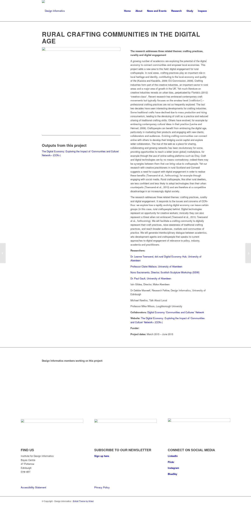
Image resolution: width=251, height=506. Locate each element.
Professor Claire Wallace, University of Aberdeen (156, 266)
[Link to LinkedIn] (195, 501)
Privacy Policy (102, 487)
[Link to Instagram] (206, 501)
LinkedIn (173, 456)
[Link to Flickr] (201, 501)
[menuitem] (127, 11)
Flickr (171, 462)
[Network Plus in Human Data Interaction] (248, 253)
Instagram (173, 468)
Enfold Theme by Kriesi (83, 501)
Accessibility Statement (33, 487)
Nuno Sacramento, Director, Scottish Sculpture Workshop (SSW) (164, 272)
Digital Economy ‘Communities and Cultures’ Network (175, 312)
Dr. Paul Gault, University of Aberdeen (150, 278)
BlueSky (172, 474)
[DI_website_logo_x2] (53, 11)
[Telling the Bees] (3, 253)
